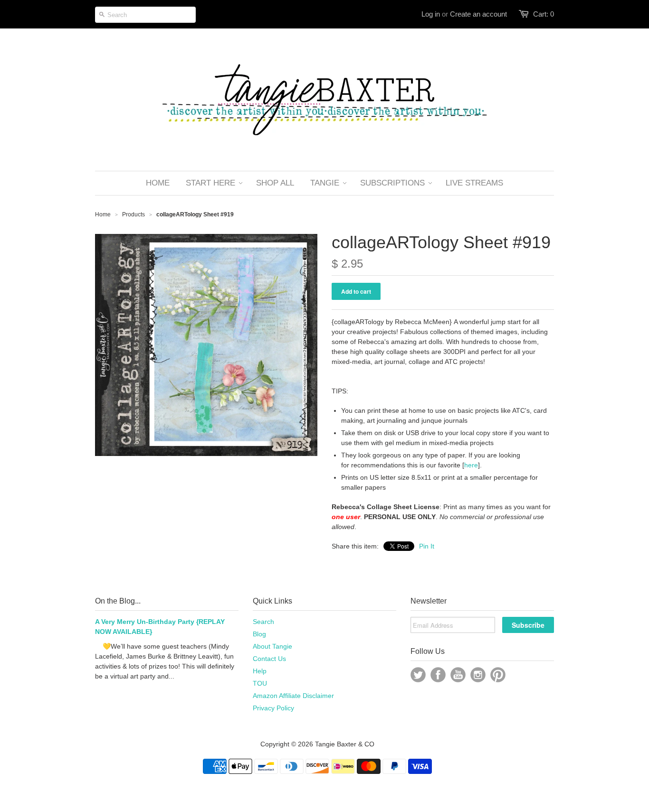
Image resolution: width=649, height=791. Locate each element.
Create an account (478, 14)
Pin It (426, 546)
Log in (430, 14)
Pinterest (498, 674)
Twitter (418, 674)
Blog (259, 634)
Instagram (478, 674)
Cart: (543, 14)
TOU (260, 683)
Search (263, 621)
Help (260, 671)
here (471, 465)
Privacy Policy (273, 708)
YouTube (458, 674)
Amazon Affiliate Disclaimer (293, 695)
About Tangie (272, 646)
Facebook (438, 674)
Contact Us (269, 658)
